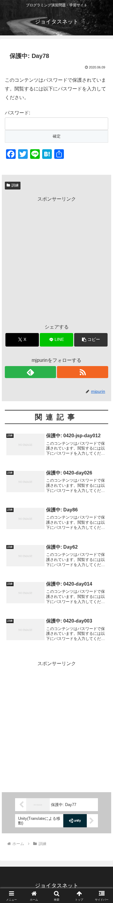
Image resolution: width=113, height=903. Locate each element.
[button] (91, 340)
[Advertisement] (56, 260)
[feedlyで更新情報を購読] (30, 372)
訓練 (15, 185)
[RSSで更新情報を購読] (82, 372)
